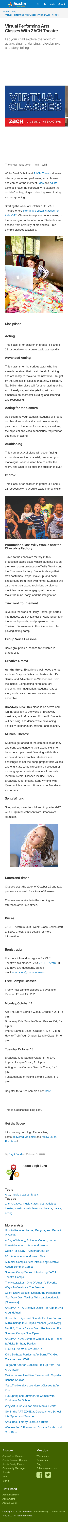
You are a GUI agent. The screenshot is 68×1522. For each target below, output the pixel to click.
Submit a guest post (46, 1468)
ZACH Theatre (42, 173)
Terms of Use (59, 1511)
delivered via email (24, 1136)
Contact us (42, 1460)
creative (16, 1203)
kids (42, 183)
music (18, 1208)
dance (57, 1208)
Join (52, 4)
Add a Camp (9, 1498)
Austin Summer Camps (14, 1460)
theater (9, 1208)
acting (8, 1213)
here (48, 1091)
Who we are (42, 1456)
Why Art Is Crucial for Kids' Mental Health (30, 1406)
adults (53, 183)
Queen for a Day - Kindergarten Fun (27, 1250)
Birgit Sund (15, 1154)
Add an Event (9, 1503)
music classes (21, 1194)
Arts (7, 1194)
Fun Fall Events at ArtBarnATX (24, 1349)
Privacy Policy (41, 1511)
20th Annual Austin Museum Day (25, 1256)
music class (30, 1203)
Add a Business (10, 1494)
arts (7, 1203)
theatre (48, 1208)
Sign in (62, 4)
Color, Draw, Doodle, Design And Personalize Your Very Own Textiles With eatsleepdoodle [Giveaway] (33, 1297)
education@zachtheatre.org (29, 972)
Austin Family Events (13, 1464)
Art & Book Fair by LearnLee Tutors (27, 1421)
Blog (38, 1464)
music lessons (33, 1208)
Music (35, 1194)
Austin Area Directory (13, 1456)
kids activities (47, 1203)
